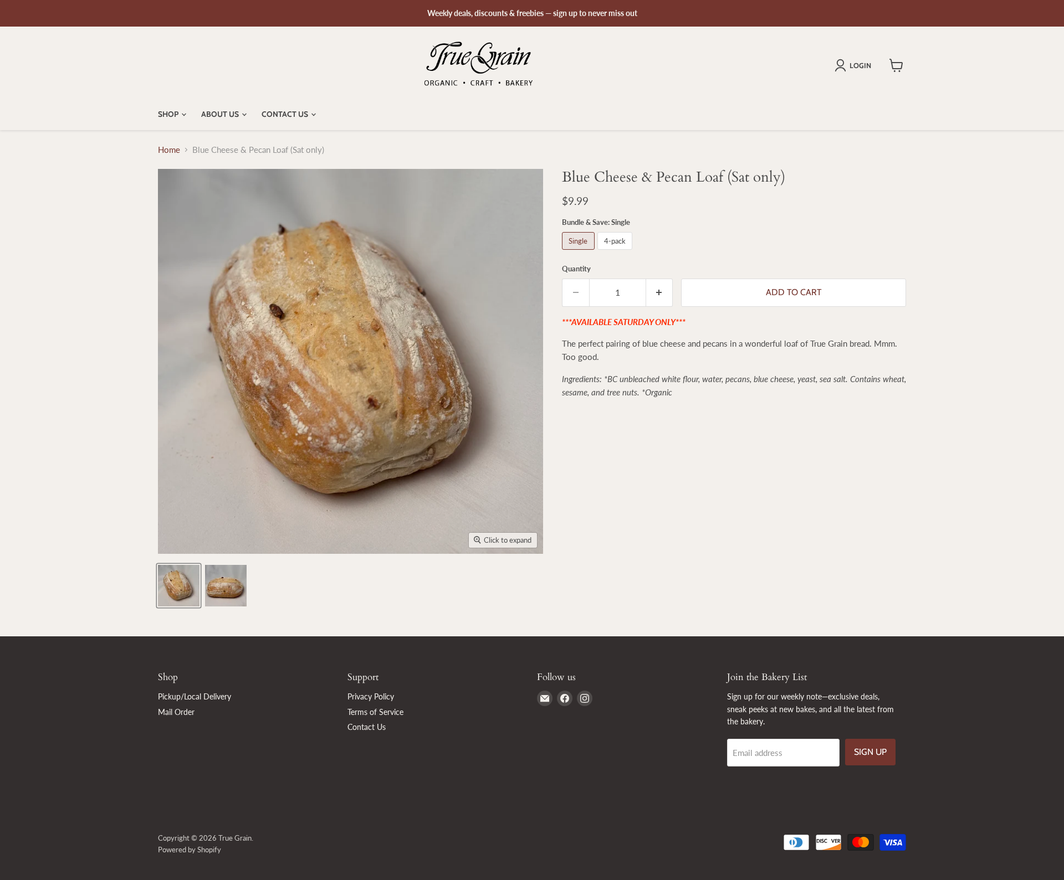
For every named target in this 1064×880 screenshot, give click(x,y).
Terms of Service (375, 712)
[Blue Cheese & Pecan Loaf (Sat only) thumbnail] (179, 586)
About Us (221, 114)
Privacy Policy (370, 696)
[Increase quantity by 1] (659, 292)
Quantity (576, 269)
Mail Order (176, 712)
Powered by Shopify (189, 849)
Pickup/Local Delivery (194, 696)
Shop (169, 114)
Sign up (870, 752)
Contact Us (286, 114)
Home (169, 150)
